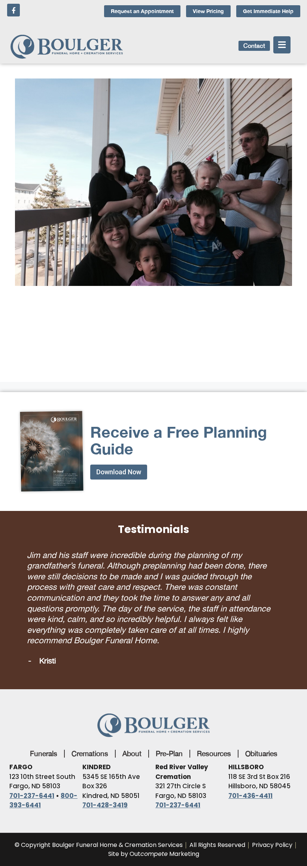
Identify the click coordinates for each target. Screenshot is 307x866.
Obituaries (261, 707)
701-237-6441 (31, 749)
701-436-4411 (250, 749)
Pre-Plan (169, 707)
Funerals (43, 707)
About (132, 707)
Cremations (90, 707)
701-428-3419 (105, 758)
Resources (214, 707)
